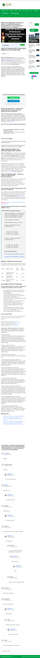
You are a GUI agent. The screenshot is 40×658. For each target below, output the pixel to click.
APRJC (21, 180)
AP (13, 153)
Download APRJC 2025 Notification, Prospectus (15, 256)
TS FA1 (11, 10)
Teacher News (9, 656)
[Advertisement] (13, 85)
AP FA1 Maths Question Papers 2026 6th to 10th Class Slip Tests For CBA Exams (32, 56)
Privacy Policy (32, 656)
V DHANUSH (7, 453)
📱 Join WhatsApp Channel (13, 97)
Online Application (9, 171)
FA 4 (27, 10)
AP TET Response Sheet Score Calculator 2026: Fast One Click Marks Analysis (33, 41)
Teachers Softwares (15, 13)
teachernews (10, 494)
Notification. (12, 121)
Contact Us (28, 656)
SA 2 (31, 10)
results (21, 195)
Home (3, 10)
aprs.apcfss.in (16, 164)
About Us (23, 656)
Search (30, 22)
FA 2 (16, 10)
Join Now (22, 44)
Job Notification (5, 13)
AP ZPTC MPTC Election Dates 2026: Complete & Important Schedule (32, 45)
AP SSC (35, 10)
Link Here (19, 322)
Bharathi (6, 485)
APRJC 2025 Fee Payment (10, 254)
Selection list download (14, 325)
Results (19, 159)
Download (16, 321)
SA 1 (20, 10)
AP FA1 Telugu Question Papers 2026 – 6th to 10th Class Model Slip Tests (32, 61)
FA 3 (23, 10)
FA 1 (7, 10)
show (7, 53)
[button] (2, 16)
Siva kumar (15, 556)
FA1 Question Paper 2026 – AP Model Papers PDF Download (32, 66)
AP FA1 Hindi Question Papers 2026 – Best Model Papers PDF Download (32, 51)
